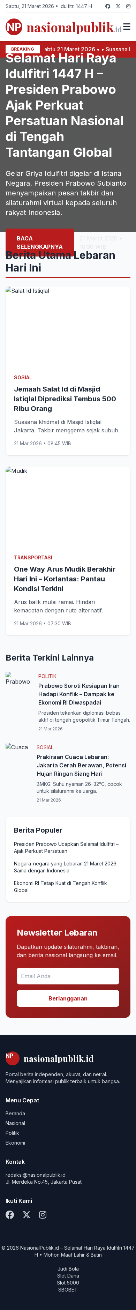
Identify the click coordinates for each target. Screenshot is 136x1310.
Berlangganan (68, 998)
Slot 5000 (68, 1283)
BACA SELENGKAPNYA (40, 242)
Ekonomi (15, 1143)
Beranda (15, 1113)
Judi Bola (68, 1269)
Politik (12, 1133)
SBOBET (68, 1290)
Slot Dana (68, 1276)
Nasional (15, 1123)
